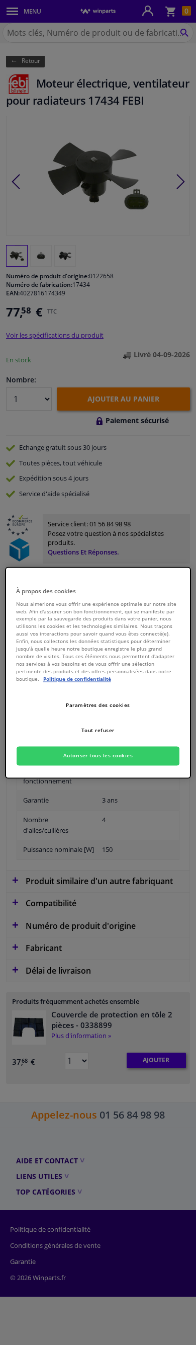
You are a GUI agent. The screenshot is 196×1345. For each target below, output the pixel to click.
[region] (98, 672)
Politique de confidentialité (77, 678)
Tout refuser (98, 730)
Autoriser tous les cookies (98, 755)
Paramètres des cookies (98, 704)
